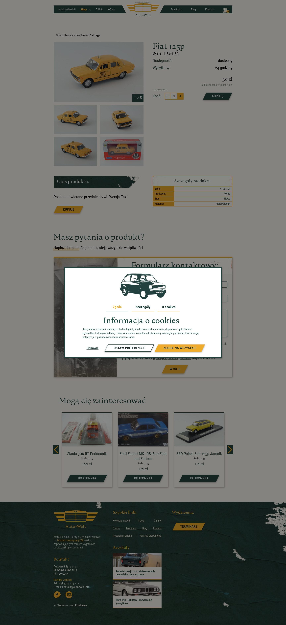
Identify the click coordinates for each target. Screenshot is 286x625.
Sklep (84, 9)
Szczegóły (143, 307)
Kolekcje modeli (121, 520)
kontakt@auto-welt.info (76, 587)
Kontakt (209, 9)
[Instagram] (69, 594)
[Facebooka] (57, 594)
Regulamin (185, 358)
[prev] (56, 449)
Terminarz (176, 9)
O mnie (99, 9)
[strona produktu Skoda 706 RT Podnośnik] (87, 450)
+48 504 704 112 (69, 583)
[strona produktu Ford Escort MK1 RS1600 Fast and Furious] (143, 450)
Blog (193, 9)
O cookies (169, 307)
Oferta (111, 9)
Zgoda (117, 307)
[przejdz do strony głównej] (143, 9)
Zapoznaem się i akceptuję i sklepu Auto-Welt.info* (171, 358)
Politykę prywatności (167, 358)
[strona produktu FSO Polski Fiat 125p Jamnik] (199, 450)
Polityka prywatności (151, 535)
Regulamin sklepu (122, 535)
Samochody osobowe (75, 35)
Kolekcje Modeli (67, 9)
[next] (230, 449)
